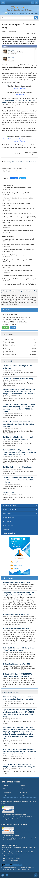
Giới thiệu (5, 785)
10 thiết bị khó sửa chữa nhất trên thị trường (17, 265)
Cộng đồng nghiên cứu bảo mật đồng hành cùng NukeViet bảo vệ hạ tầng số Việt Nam (18, 593)
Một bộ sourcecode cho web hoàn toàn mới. (17, 317)
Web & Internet (7, 521)
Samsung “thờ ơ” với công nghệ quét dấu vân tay (19, 244)
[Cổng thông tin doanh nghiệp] (8, 830)
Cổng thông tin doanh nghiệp (14, 825)
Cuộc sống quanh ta (9, 533)
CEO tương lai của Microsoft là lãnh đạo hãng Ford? (19, 220)
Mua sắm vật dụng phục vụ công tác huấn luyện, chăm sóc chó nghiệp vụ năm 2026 (18, 698)
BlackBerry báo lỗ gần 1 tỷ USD (13, 214)
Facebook (14, 178)
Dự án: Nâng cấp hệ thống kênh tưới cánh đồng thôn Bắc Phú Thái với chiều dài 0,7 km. (19, 765)
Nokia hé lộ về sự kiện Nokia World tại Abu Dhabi (18, 230)
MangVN (16, 867)
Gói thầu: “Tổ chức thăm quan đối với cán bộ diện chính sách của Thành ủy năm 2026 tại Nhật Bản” (19, 424)
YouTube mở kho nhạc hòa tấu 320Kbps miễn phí (18, 270)
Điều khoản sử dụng (24, 869)
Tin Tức (23, 785)
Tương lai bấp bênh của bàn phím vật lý (16, 217)
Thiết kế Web (7, 513)
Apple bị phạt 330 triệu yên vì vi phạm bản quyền (18, 255)
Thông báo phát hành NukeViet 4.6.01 (16, 582)
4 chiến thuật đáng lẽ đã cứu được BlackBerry (17, 193)
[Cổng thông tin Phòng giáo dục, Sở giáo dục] (8, 809)
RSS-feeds (24, 796)
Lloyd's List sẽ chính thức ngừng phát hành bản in (19, 260)
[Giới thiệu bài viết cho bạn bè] (28, 33)
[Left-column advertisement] (19, 556)
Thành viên (6, 789)
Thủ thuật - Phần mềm (9, 509)
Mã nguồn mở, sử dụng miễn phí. (14, 319)
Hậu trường (6, 529)
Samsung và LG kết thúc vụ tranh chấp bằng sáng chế (20, 279)
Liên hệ (23, 789)
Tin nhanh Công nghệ (9, 506)
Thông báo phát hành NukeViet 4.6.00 (16, 614)
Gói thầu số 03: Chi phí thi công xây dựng (18, 378)
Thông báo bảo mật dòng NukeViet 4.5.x (17, 628)
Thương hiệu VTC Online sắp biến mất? (16, 284)
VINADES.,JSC (12, 869)
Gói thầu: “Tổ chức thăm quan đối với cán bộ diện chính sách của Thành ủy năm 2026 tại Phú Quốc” (19, 479)
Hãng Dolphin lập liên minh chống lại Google (17, 225)
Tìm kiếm (5, 796)
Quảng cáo (24, 792)
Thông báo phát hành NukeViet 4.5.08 (16, 664)
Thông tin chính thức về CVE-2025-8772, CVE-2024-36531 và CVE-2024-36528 (17, 675)
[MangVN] (19, 7)
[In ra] (32, 33)
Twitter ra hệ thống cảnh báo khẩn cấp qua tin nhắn (19, 239)
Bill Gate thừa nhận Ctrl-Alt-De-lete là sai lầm (17, 203)
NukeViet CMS (30, 867)
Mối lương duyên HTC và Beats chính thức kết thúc (19, 208)
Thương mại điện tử (8, 525)
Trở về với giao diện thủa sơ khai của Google (17, 187)
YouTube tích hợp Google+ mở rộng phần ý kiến (18, 198)
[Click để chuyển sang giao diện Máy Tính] (7, 875)
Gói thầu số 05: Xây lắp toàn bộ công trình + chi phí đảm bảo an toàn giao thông (18, 438)
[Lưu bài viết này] (35, 33)
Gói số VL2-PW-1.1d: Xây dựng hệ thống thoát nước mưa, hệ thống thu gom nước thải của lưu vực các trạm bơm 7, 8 (19, 452)
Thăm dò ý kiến (7, 792)
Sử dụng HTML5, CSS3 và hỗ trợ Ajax (15, 322)
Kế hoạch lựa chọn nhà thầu (10, 692)
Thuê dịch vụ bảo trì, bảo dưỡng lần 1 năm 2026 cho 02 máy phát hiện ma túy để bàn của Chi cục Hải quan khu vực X (19, 751)
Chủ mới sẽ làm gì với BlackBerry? (14, 275)
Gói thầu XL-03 (8, 493)
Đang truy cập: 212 (16, 864)
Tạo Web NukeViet (8, 517)
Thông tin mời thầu (7, 361)
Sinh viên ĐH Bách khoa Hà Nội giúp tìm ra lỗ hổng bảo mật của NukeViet (19, 649)
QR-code (6, 864)
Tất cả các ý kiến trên (10, 324)
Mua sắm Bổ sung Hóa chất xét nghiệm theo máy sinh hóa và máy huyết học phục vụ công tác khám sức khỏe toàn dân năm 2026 (19, 391)
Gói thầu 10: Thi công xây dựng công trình (18, 467)
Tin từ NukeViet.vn (7, 578)
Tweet (23, 178)
